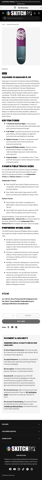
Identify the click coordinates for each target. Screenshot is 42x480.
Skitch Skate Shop (10, 475)
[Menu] (3, 13)
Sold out (28, 315)
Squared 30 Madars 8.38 (13, 24)
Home (3, 24)
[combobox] (21, 18)
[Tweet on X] (8, 327)
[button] (39, 13)
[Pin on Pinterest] (16, 327)
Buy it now (21, 321)
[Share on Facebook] (12, 327)
